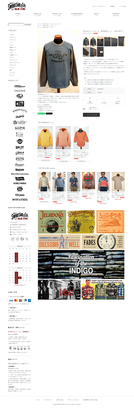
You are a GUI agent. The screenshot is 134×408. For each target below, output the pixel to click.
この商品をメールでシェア (45, 108)
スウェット (53, 25)
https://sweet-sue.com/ (20, 232)
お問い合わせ (59, 400)
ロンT (58, 24)
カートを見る (122, 6)
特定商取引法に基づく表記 (45, 106)
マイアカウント (48, 400)
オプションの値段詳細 (43, 105)
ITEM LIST (46, 25)
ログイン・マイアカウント (98, 6)
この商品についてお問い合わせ (46, 110)
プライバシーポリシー (73, 400)
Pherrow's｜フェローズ (49, 24)
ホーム (39, 24)
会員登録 (112, 6)
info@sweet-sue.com (19, 229)
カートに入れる (92, 114)
